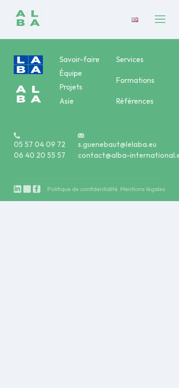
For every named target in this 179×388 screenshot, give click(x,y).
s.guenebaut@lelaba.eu (117, 144)
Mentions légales (142, 189)
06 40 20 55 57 (39, 155)
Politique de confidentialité (82, 189)
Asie (67, 101)
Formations (135, 80)
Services (130, 59)
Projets (71, 87)
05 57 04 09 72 (39, 144)
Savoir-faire (79, 59)
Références (135, 101)
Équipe (71, 73)
